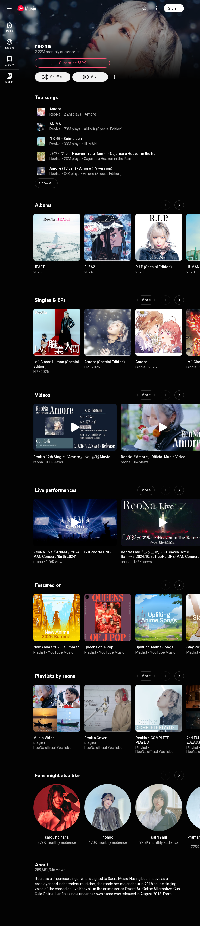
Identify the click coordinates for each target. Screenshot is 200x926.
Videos (42, 395)
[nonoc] (107, 807)
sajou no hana (57, 837)
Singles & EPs (50, 300)
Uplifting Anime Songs (154, 647)
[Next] (179, 205)
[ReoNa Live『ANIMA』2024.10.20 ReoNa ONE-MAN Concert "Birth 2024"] (75, 522)
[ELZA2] (107, 237)
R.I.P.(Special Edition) (153, 267)
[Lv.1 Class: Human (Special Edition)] (56, 332)
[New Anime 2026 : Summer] (56, 617)
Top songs (46, 97)
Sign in (174, 8)
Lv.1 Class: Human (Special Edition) (56, 364)
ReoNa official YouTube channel (52, 749)
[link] (9, 27)
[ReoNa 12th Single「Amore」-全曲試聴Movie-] (75, 427)
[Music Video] (56, 708)
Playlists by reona (55, 676)
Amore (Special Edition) (102, 173)
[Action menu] (114, 77)
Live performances (56, 490)
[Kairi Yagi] (158, 807)
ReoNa (54, 114)
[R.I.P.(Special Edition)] (158, 237)
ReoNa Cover (95, 738)
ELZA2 (89, 267)
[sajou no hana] (56, 807)
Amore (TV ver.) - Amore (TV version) (81, 168)
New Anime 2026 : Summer (56, 647)
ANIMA (55, 124)
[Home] (27, 8)
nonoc (107, 837)
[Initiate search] (144, 8)
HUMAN (90, 144)
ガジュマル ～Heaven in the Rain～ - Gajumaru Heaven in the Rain (104, 153)
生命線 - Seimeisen (65, 139)
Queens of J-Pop (98, 647)
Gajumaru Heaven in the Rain (107, 159)
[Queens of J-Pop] (107, 617)
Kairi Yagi (159, 837)
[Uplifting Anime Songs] (158, 617)
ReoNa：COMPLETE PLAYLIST (152, 740)
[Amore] (158, 332)
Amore (55, 109)
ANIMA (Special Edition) (103, 129)
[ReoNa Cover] (107, 708)
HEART (39, 267)
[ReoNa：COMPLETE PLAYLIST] (158, 708)
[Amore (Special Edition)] (107, 332)
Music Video (44, 738)
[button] (41, 112)
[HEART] (56, 237)
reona (38, 462)
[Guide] (9, 8)
